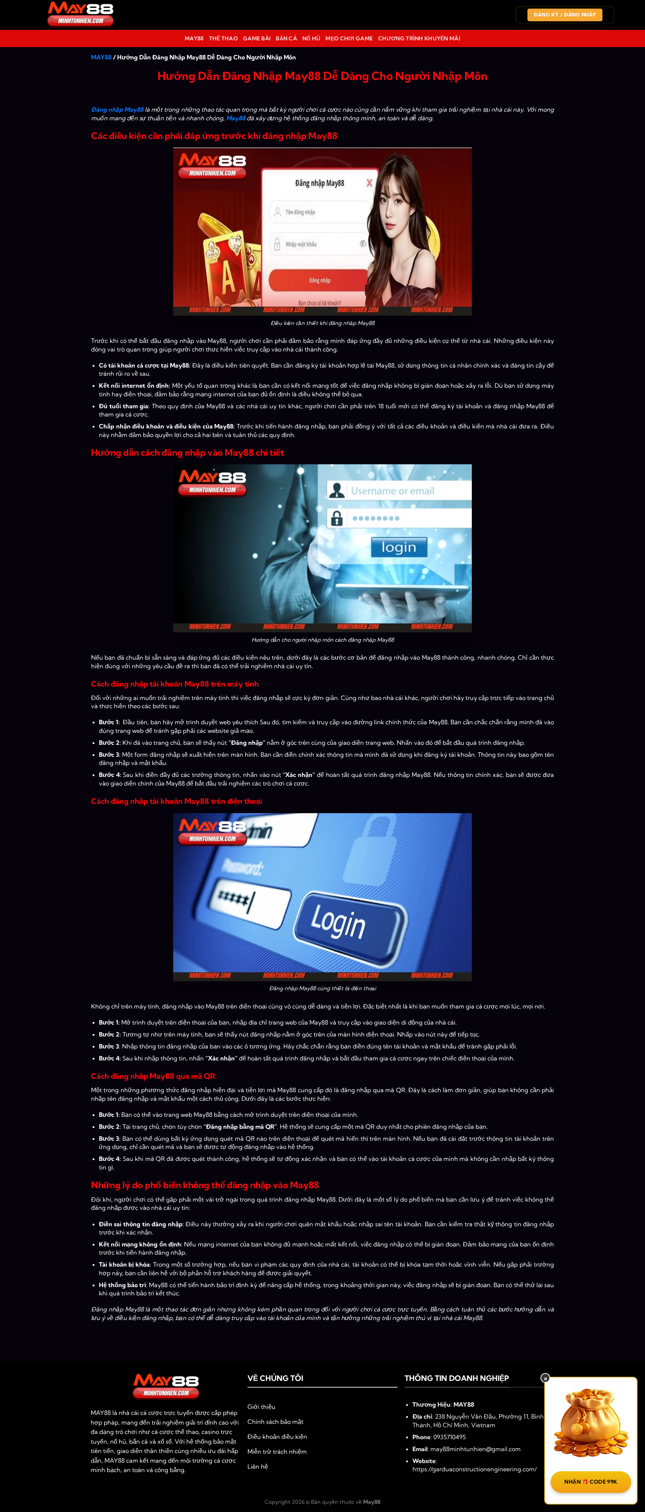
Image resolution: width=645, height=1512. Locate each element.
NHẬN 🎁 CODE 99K (590, 1481)
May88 (194, 38)
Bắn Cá (286, 38)
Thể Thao (223, 38)
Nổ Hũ (311, 38)
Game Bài (257, 38)
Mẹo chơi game (349, 38)
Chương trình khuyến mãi (419, 38)
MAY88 (101, 57)
